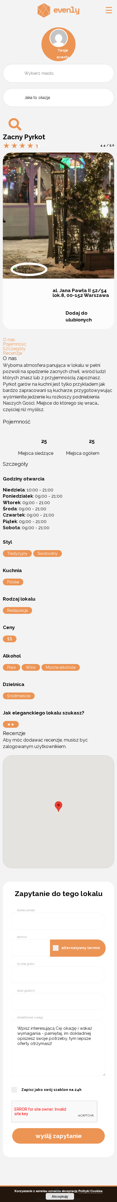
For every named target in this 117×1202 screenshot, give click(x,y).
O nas (9, 339)
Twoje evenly (63, 53)
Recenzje (12, 353)
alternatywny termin (80, 948)
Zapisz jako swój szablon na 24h (51, 1090)
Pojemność (14, 344)
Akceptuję (60, 1196)
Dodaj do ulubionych (79, 316)
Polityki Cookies (90, 1191)
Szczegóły (14, 348)
